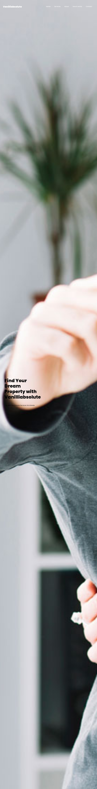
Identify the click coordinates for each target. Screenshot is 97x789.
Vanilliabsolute (12, 6)
